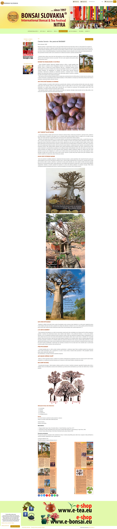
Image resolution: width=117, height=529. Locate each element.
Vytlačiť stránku (89, 39)
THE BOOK (81, 31)
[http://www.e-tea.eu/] (66, 512)
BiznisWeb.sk (91, 527)
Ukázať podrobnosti (5, 525)
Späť (38, 38)
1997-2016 (42, 31)
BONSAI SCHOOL (62, 31)
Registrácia (84, 1)
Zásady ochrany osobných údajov (38, 527)
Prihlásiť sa (76, 1)
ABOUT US (49, 31)
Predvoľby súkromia (26, 527)
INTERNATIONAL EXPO (32, 31)
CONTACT (87, 31)
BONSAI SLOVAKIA (11, 3)
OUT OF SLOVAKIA (72, 31)
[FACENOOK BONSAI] (29, 510)
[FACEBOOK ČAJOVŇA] (29, 520)
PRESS (55, 31)
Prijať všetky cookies (15, 526)
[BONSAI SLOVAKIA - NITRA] (66, 523)
